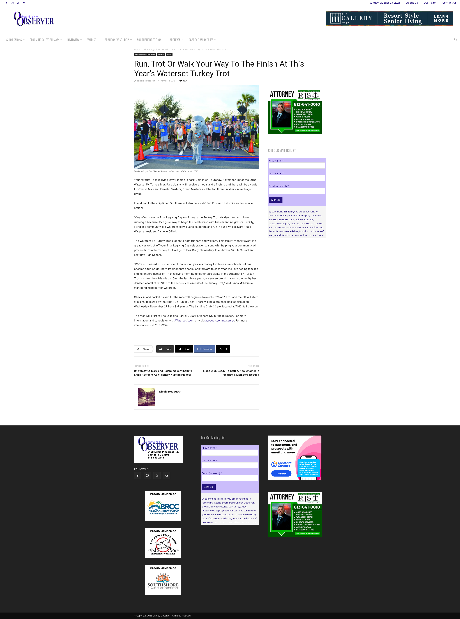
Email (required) (279, 186)
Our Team (430, 2)
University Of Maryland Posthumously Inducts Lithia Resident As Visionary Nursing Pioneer (163, 372)
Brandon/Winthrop (117, 40)
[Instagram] (12, 2)
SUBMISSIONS (14, 40)
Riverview (73, 40)
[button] (455, 40)
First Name (276, 160)
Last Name (276, 173)
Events (161, 54)
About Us (412, 2)
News (169, 54)
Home (137, 49)
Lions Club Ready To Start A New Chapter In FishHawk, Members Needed (231, 372)
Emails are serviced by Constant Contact (303, 235)
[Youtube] (24, 2)
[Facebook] (6, 2)
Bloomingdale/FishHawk (44, 40)
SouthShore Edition (149, 40)
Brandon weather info (295, 273)
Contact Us (449, 2)
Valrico (91, 40)
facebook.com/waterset (219, 320)
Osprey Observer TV (200, 40)
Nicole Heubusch (146, 80)
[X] (18, 2)
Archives (175, 40)
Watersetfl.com (184, 320)
